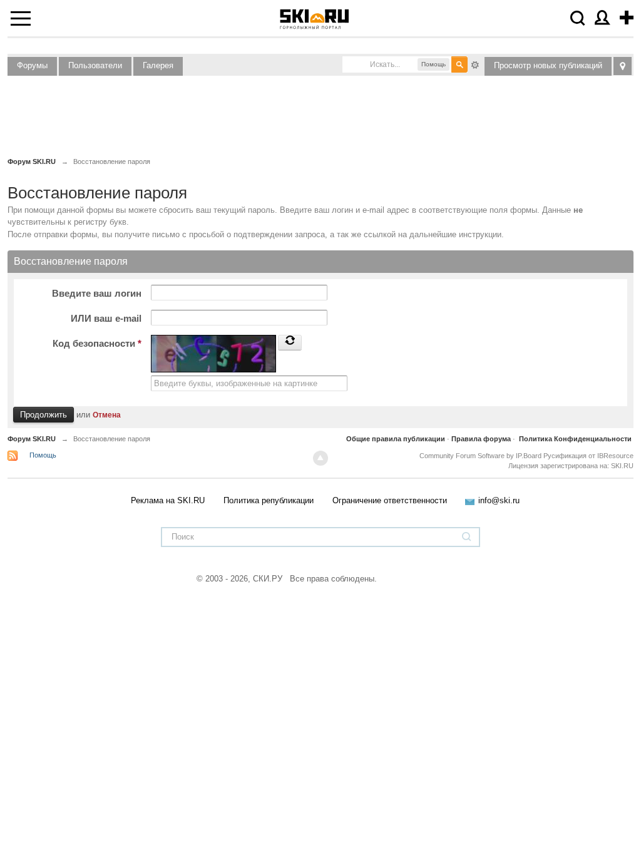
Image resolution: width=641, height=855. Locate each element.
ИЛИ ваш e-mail (106, 318)
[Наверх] (320, 458)
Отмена (107, 415)
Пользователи (95, 65)
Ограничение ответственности (389, 500)
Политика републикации (268, 500)
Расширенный (475, 64)
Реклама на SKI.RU (168, 500)
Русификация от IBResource (587, 455)
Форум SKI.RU (32, 439)
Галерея (158, 65)
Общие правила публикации (395, 439)
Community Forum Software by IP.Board (480, 455)
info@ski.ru (499, 500)
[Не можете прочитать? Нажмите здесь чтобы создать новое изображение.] (290, 342)
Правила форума (481, 439)
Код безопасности (97, 343)
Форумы (32, 65)
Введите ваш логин (96, 293)
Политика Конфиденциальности (575, 439)
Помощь (42, 455)
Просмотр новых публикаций (548, 65)
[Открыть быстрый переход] (622, 66)
